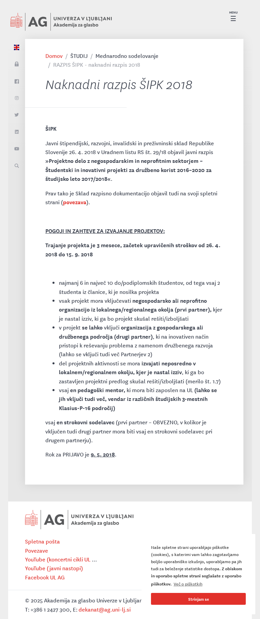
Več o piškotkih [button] (188, 583)
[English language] (16, 47)
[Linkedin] (16, 132)
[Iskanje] (16, 165)
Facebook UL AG (45, 577)
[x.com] (16, 115)
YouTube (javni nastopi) (54, 568)
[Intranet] (16, 64)
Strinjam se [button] (198, 599)
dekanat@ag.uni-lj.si (105, 609)
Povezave (36, 550)
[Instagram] (16, 98)
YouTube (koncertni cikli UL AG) (63, 559)
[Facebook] (16, 81)
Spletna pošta (42, 541)
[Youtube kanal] (16, 149)
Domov (54, 55)
